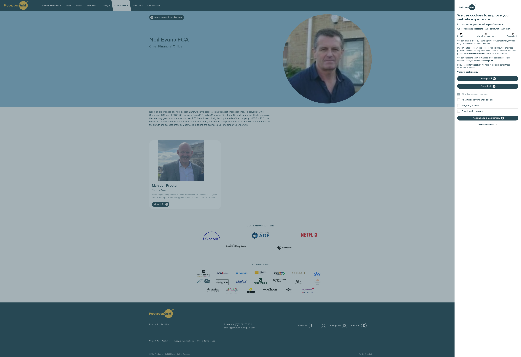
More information (486, 124)
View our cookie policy (467, 72)
